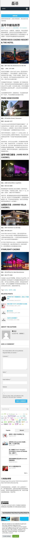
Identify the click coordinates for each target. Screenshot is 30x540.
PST (8, 418)
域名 (2, 420)
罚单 (9, 424)
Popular (8, 430)
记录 (16, 424)
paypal (2, 418)
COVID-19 (20, 414)
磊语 (15, 3)
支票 (2, 422)
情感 (13, 420)
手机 (16, 420)
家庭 (5, 420)
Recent (22, 430)
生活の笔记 (15, 28)
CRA (24, 414)
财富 (20, 424)
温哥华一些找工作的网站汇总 (16, 434)
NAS (21, 416)
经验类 (6, 424)
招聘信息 (24, 420)
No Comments (23, 28)
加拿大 (25, 418)
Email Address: (7, 379)
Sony (15, 418)
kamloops (12, 416)
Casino (6, 290)
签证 (2, 424)
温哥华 (10, 290)
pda (5, 418)
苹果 (13, 424)
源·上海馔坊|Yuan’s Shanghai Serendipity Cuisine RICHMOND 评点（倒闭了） (18, 451)
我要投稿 (15, 15)
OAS (24, 416)
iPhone (5, 416)
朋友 (5, 422)
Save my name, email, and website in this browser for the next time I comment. (13, 396)
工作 (10, 420)
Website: (5, 387)
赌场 (14, 290)
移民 (27, 422)
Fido (26, 414)
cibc (16, 414)
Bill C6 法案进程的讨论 (15, 466)
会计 (22, 418)
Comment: (6, 356)
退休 (23, 424)
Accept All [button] (15, 536)
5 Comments (10, 319)
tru (19, 418)
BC (5, 414)
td (17, 418)
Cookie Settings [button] (6, 536)
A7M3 (2, 414)
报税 (20, 420)
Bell (7, 414)
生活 (18, 422)
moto (18, 416)
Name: (5, 372)
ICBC (2, 416)
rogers (11, 418)
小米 (7, 420)
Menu (4, 8)
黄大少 (2, 28)
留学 (23, 422)
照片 (14, 422)
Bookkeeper (12, 414)
